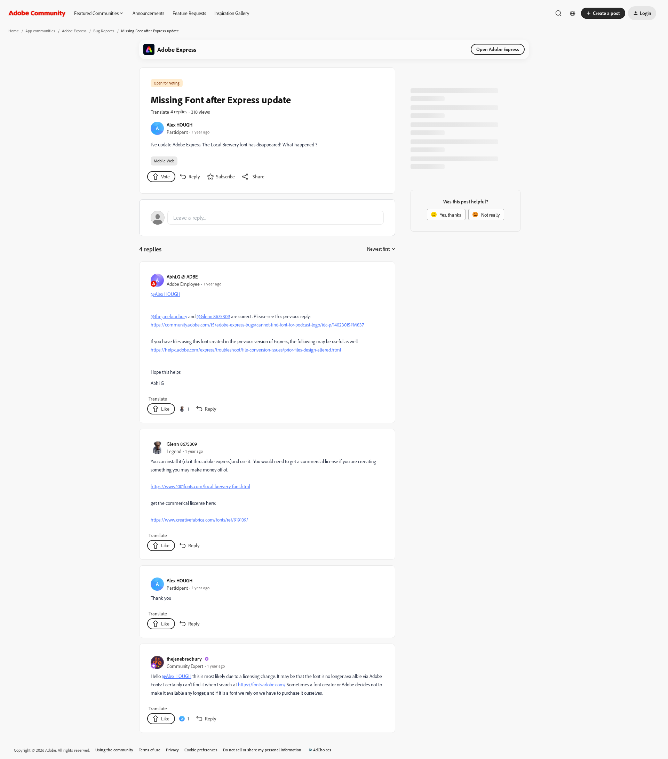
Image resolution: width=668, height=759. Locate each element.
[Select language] (572, 13)
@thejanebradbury (169, 316)
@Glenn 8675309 (213, 316)
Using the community (114, 749)
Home (13, 30)
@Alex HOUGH (165, 294)
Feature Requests (189, 13)
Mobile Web (164, 160)
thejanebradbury (184, 659)
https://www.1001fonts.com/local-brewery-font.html (200, 486)
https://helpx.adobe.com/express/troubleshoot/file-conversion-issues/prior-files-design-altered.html (246, 350)
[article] (267, 343)
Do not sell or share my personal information (262, 749)
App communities (40, 30)
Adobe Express (74, 30)
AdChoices (322, 749)
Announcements (148, 13)
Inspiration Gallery (231, 13)
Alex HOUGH (179, 125)
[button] (603, 13)
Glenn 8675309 (182, 444)
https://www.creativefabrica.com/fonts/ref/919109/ (199, 520)
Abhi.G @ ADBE (182, 277)
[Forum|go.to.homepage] (37, 13)
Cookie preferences (200, 749)
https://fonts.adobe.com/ (262, 684)
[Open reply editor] (267, 218)
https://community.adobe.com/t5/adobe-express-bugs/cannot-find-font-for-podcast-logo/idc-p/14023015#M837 (257, 325)
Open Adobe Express (497, 49)
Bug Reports (103, 30)
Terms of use (149, 749)
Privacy (172, 749)
